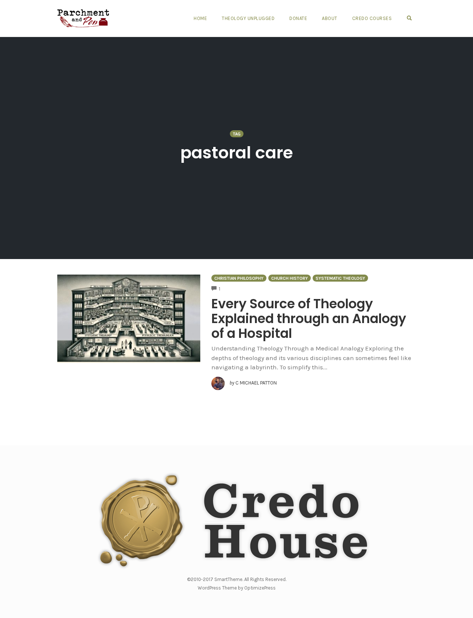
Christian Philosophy (238, 278)
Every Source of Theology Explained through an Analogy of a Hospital (308, 318)
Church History (289, 278)
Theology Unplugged (248, 18)
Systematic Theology (340, 278)
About (329, 18)
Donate (298, 18)
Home (200, 18)
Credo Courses (372, 18)
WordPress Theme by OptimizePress (237, 588)
